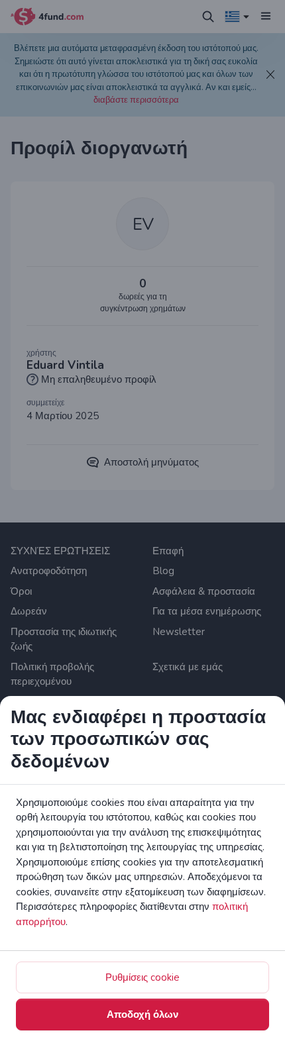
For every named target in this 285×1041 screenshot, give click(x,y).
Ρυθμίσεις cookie (142, 977)
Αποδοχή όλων (142, 1014)
